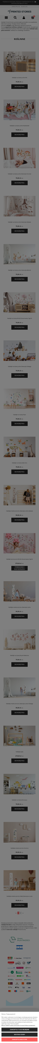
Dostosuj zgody (19, 1034)
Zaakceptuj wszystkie (19, 1039)
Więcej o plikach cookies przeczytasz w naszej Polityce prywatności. (18, 1025)
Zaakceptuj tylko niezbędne (19, 1029)
